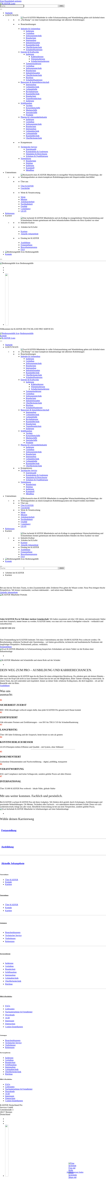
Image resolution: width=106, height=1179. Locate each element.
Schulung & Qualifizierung (37, 156)
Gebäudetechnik (32, 87)
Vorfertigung (26, 158)
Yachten (29, 105)
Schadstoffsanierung (34, 49)
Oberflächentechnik (34, 47)
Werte (23, 197)
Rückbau (29, 77)
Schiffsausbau (26, 103)
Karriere (24, 231)
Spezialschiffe (31, 112)
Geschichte (25, 188)
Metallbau (30, 170)
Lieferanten (9, 1009)
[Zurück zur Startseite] (7, 3)
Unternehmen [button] (10, 172)
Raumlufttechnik (32, 45)
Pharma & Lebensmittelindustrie (34, 117)
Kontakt (8, 254)
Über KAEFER (27, 186)
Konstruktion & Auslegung (37, 151)
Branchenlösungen (12, 932)
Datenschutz (10, 1024)
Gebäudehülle (31, 89)
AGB (7, 1018)
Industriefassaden (33, 43)
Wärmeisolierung (38, 59)
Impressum (9, 1021)
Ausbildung (25, 242)
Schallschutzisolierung (40, 61)
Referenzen (9, 213)
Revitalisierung (32, 91)
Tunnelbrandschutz (33, 98)
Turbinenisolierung (33, 63)
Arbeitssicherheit (27, 202)
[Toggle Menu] (1, 9)
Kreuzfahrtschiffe (33, 108)
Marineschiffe (31, 110)
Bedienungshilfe (32, 252)
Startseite (9, 13)
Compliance (26, 209)
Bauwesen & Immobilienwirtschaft (35, 82)
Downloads (10, 1015)
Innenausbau (31, 40)
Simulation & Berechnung (36, 154)
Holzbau (29, 163)
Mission (24, 199)
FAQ (23, 249)
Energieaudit (31, 149)
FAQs (7, 1006)
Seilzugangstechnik (34, 36)
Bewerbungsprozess (29, 247)
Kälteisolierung (37, 56)
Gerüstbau (30, 33)
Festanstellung (26, 245)
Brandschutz (31, 38)
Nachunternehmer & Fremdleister (18, 1012)
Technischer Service (29, 147)
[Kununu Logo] (6, 324)
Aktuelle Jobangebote (29, 234)
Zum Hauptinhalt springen (10, 1)
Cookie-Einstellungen (14, 1027)
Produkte (29, 115)
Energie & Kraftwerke (30, 52)
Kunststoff (30, 168)
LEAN (23, 211)
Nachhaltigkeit (27, 204)
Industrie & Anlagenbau (30, 29)
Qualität (24, 206)
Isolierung (30, 31)
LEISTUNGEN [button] (11, 15)
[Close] (1, 259)
